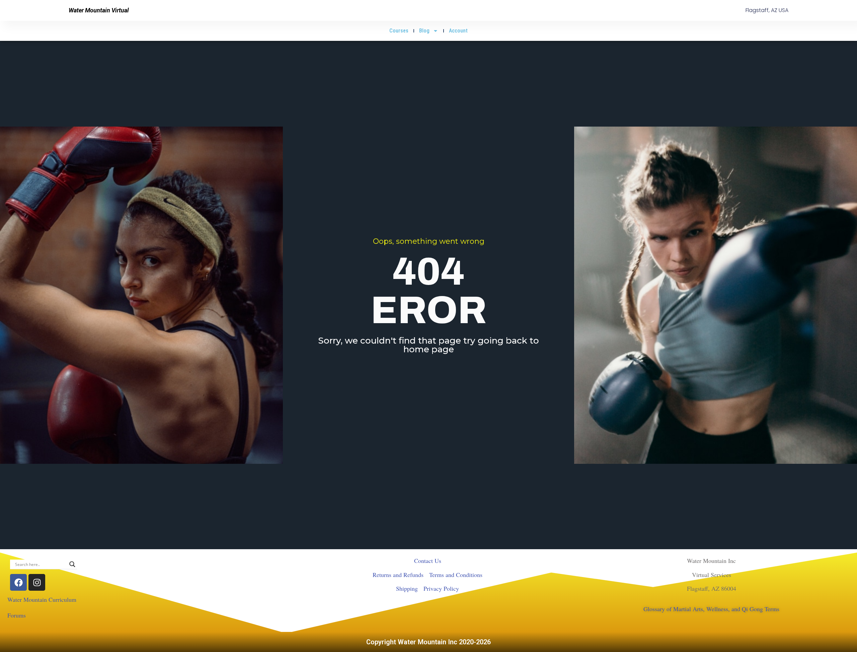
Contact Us (427, 561)
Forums (16, 615)
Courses (398, 30)
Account (458, 30)
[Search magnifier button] (72, 564)
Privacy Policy (441, 588)
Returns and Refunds (398, 575)
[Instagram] (36, 582)
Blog (424, 30)
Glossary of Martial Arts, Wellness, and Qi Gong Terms (711, 609)
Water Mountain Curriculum (41, 599)
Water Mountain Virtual (99, 10)
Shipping (407, 588)
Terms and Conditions (455, 575)
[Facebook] (18, 582)
